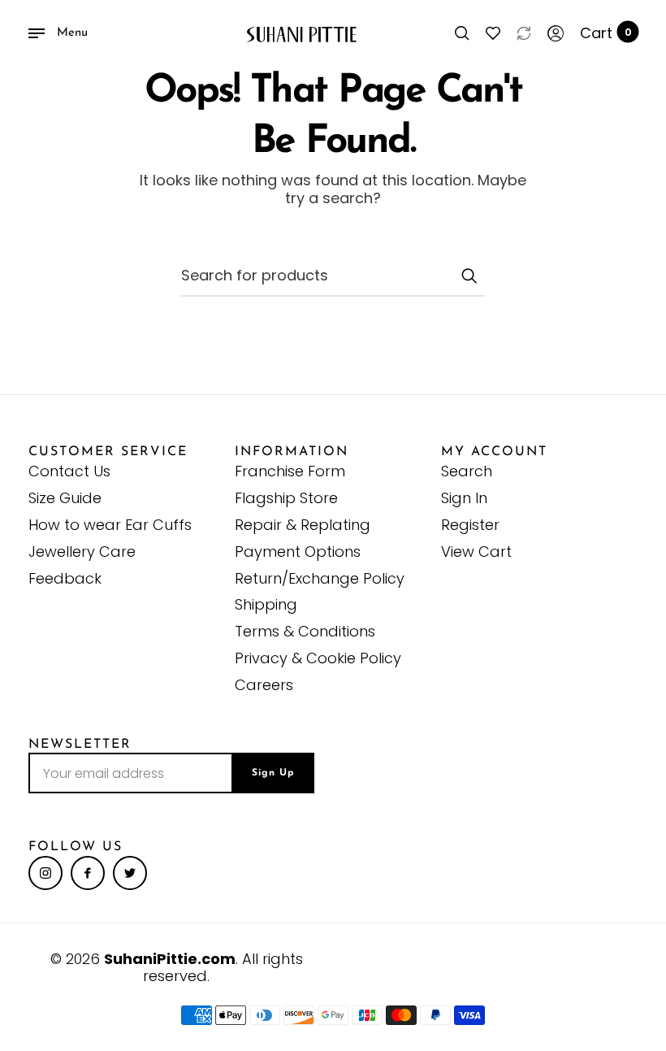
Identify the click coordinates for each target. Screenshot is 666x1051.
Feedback (65, 578)
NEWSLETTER (80, 744)
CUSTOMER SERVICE (108, 451)
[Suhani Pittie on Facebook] (88, 873)
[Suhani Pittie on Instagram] (45, 873)
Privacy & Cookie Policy (318, 658)
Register (470, 525)
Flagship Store (286, 498)
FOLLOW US (75, 846)
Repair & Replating (302, 525)
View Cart (476, 551)
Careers (264, 685)
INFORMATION (291, 451)
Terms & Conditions (305, 631)
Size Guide (65, 498)
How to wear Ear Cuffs (110, 525)
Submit (468, 275)
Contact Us (69, 471)
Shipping (266, 604)
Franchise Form (290, 471)
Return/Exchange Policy (319, 578)
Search (466, 471)
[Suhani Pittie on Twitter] (130, 873)
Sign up (273, 773)
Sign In (464, 498)
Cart (606, 33)
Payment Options (298, 551)
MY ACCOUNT (494, 451)
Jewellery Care (82, 551)
